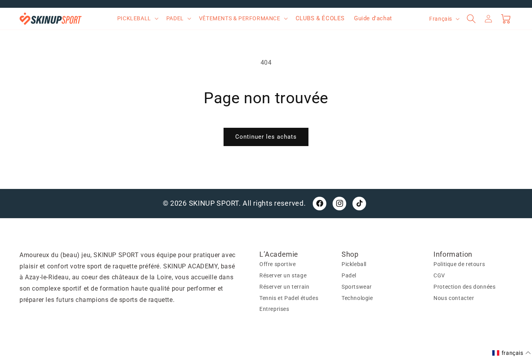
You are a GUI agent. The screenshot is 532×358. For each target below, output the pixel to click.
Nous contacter (453, 298)
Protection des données (464, 287)
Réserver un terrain (284, 287)
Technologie (357, 298)
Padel (349, 275)
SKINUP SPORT (214, 203)
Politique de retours (459, 264)
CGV (439, 275)
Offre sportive (277, 264)
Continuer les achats (266, 136)
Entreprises (274, 309)
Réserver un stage (283, 275)
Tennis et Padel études (288, 298)
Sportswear (357, 287)
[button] (137, 18)
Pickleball (354, 264)
